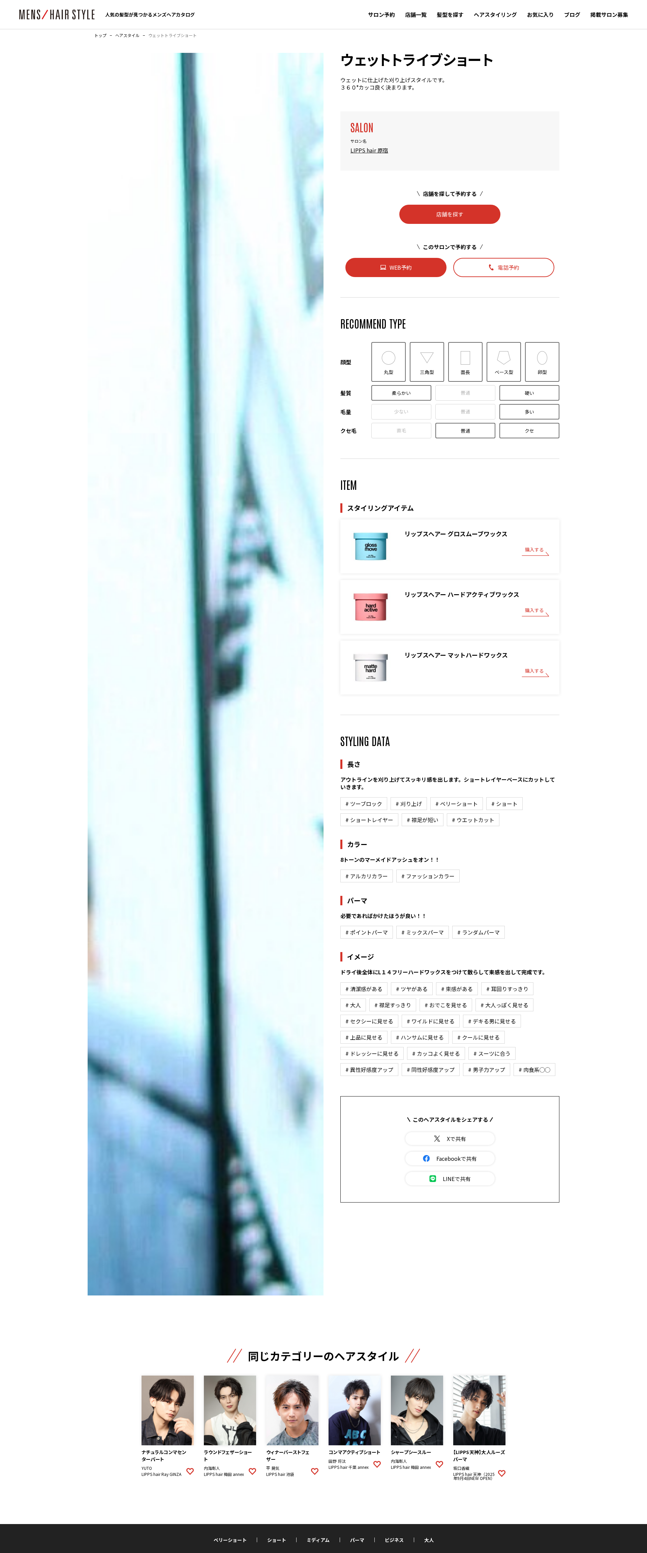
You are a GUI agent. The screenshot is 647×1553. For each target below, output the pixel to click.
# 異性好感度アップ (369, 1070)
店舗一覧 (416, 14)
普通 (465, 392)
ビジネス (394, 1540)
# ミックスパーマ (422, 932)
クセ (529, 430)
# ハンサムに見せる (420, 1037)
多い (529, 411)
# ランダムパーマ (478, 932)
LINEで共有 (457, 1179)
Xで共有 (456, 1139)
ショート (276, 1540)
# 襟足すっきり (392, 1005)
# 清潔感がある (363, 989)
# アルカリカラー (366, 876)
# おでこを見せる (446, 1005)
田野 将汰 (337, 1461)
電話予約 (508, 267)
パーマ (357, 1540)
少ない (401, 411)
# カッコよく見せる (436, 1053)
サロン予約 (381, 14)
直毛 (401, 430)
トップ (100, 35)
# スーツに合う (492, 1053)
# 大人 (353, 1005)
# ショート (504, 804)
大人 (429, 1540)
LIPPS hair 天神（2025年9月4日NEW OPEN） (474, 1476)
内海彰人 (212, 1468)
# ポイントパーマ (366, 932)
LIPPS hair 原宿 (369, 150)
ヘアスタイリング (495, 14)
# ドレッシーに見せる (372, 1053)
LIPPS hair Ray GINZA (161, 1474)
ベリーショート (230, 1540)
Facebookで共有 (456, 1158)
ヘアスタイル (127, 35)
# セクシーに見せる (369, 1021)
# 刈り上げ (409, 804)
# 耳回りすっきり (507, 989)
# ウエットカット (473, 820)
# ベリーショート (456, 804)
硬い (529, 393)
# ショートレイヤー (369, 820)
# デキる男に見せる (492, 1021)
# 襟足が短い (422, 820)
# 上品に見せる (363, 1037)
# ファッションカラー (428, 876)
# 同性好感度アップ (431, 1070)
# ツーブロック (363, 804)
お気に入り (540, 14)
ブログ (572, 14)
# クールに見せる (478, 1037)
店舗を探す (449, 214)
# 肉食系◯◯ (534, 1070)
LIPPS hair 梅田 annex (224, 1474)
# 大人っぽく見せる (504, 1005)
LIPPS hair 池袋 (280, 1474)
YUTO (147, 1468)
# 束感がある (457, 989)
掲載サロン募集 (609, 14)
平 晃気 (272, 1468)
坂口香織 (461, 1468)
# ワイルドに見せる (431, 1021)
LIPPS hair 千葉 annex (349, 1467)
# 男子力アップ (486, 1070)
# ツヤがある (412, 989)
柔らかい (401, 393)
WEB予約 (401, 267)
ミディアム (318, 1540)
